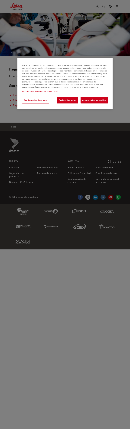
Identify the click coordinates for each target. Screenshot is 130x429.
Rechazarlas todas (67, 100)
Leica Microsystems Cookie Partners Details (40, 91)
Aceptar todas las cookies (94, 100)
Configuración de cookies (36, 100)
